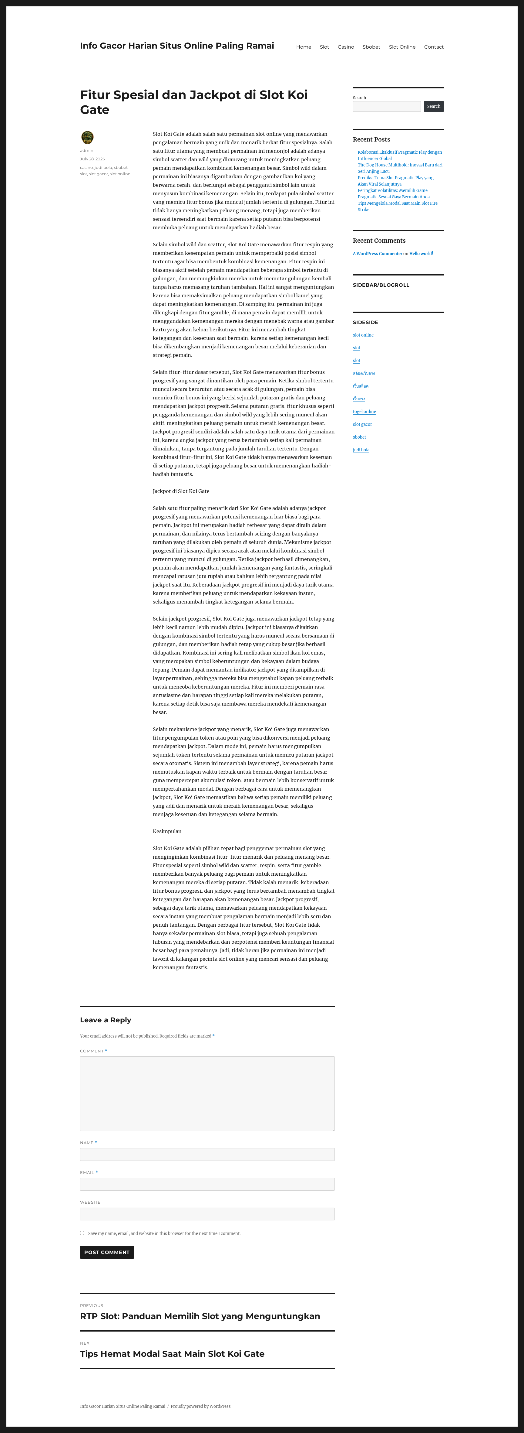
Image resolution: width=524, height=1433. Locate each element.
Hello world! (421, 253)
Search (359, 98)
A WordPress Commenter (377, 253)
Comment (94, 1051)
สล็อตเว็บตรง (364, 373)
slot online (120, 173)
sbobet (121, 167)
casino (86, 167)
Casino (346, 47)
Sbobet (372, 47)
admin (86, 150)
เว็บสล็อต (360, 386)
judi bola (103, 167)
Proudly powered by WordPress (201, 1406)
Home (303, 47)
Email (89, 1172)
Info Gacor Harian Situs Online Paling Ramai (177, 45)
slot (83, 173)
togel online (364, 411)
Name (89, 1142)
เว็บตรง (359, 399)
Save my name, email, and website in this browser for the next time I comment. (164, 1233)
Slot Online (402, 47)
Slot (324, 47)
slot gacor (98, 173)
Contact (434, 47)
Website (90, 1202)
